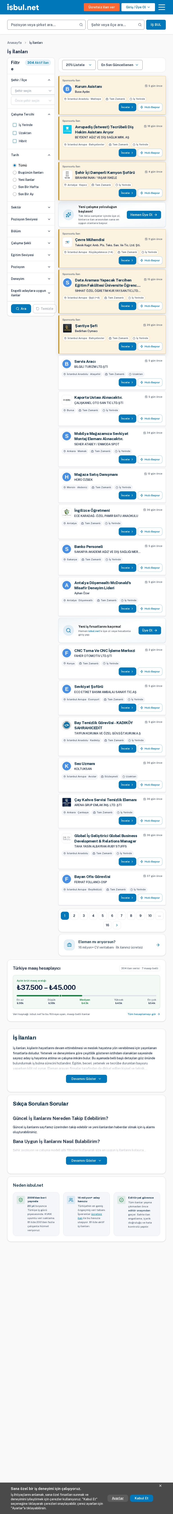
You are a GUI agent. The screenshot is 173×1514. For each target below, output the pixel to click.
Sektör (16, 207)
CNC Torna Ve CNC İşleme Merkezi (104, 650)
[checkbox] (14, 125)
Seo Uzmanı (84, 763)
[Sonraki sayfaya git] (117, 925)
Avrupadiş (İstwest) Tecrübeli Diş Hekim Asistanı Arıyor (104, 129)
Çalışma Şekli (21, 243)
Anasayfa (14, 42)
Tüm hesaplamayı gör (141, 1014)
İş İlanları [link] (36, 42)
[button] (162, 7)
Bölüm (16, 231)
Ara (23, 308)
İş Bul (156, 25)
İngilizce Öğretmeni (92, 510)
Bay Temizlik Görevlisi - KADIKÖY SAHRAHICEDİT (103, 725)
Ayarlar (118, 1498)
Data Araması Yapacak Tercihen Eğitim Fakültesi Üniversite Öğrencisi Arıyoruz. (108, 283)
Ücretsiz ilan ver (102, 7)
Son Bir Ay (26, 194)
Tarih (15, 155)
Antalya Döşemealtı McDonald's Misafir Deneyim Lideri (102, 585)
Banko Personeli (88, 546)
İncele (125, 107)
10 (150, 916)
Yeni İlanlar (26, 179)
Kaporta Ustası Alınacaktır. (98, 397)
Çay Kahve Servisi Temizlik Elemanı (105, 800)
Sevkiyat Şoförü (88, 686)
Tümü (22, 165)
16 (107, 925)
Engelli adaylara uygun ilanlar (28, 293)
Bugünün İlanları (30, 172)
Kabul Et (141, 1498)
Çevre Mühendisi (90, 239)
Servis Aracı (85, 361)
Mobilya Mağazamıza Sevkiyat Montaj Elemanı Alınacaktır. (101, 436)
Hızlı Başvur (152, 107)
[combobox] (33, 91)
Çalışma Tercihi (22, 114)
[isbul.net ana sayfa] (23, 7)
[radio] (14, 165)
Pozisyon (18, 267)
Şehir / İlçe (19, 80)
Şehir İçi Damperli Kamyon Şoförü (105, 172)
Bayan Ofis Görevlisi (92, 876)
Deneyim (17, 279)
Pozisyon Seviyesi (24, 219)
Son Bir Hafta (28, 186)
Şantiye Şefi (86, 326)
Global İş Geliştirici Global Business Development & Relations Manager (105, 838)
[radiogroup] (31, 180)
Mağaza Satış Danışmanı (96, 474)
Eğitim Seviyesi (22, 255)
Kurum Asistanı (88, 86)
